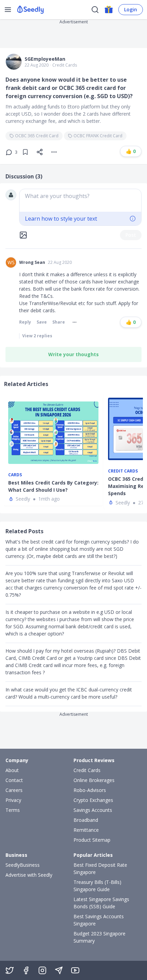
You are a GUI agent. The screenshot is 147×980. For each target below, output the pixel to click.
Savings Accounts (93, 810)
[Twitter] (9, 970)
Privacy (13, 800)
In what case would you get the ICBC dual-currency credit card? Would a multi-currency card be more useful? (68, 693)
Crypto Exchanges (93, 800)
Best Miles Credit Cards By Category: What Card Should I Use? (53, 486)
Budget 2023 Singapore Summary (99, 937)
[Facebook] (26, 970)
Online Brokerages (94, 780)
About (12, 770)
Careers (14, 790)
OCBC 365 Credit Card (36, 136)
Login (130, 9)
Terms (12, 810)
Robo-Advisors (90, 790)
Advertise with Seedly (28, 875)
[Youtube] (75, 970)
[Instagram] (42, 970)
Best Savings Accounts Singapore (99, 920)
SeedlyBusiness (22, 865)
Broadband (86, 820)
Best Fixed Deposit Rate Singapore (100, 868)
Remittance (86, 830)
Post (130, 235)
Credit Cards (64, 65)
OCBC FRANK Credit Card (98, 136)
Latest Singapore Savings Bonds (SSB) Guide (101, 903)
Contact (14, 780)
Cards (15, 475)
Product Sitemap (92, 840)
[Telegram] (59, 970)
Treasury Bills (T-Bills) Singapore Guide (97, 885)
